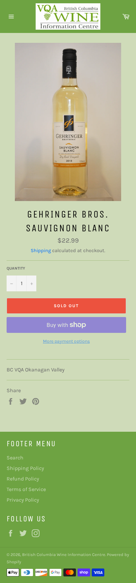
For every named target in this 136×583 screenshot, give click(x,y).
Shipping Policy (25, 468)
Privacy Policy (23, 500)
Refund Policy (23, 479)
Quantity (16, 268)
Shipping (41, 250)
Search (15, 457)
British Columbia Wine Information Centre (63, 554)
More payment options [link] (66, 341)
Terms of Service (26, 489)
